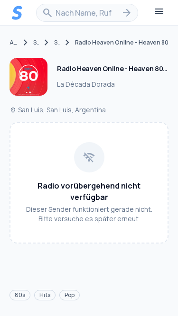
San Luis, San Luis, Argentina (57, 109)
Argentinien (13, 42)
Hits (44, 295)
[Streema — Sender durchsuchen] (17, 12)
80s (20, 295)
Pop (70, 295)
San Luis (36, 42)
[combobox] (87, 13)
